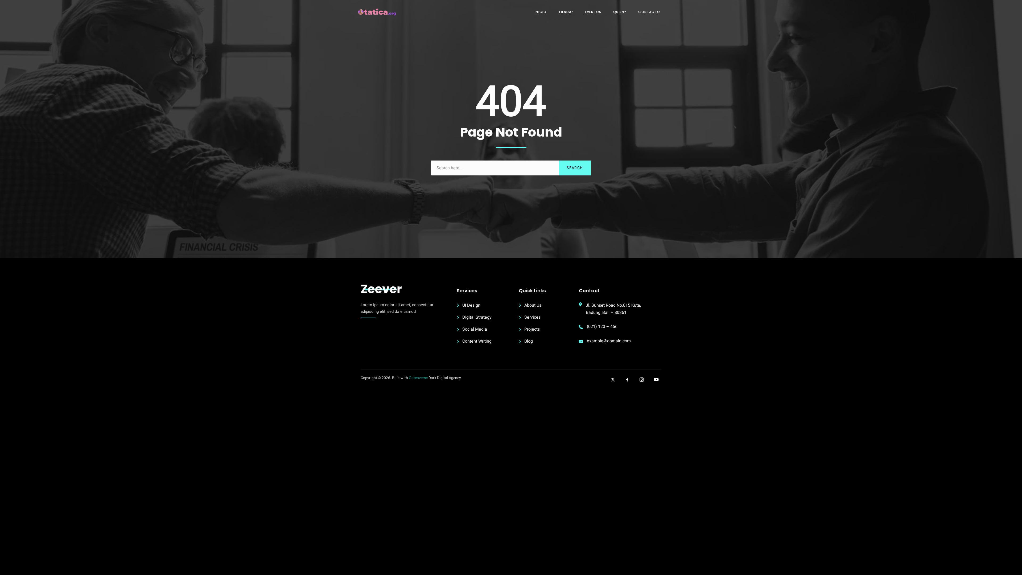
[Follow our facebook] (627, 379)
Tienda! (565, 12)
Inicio (540, 12)
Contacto (649, 12)
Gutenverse (418, 378)
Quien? (619, 12)
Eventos (593, 12)
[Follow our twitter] (613, 379)
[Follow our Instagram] (641, 379)
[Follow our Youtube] (656, 379)
